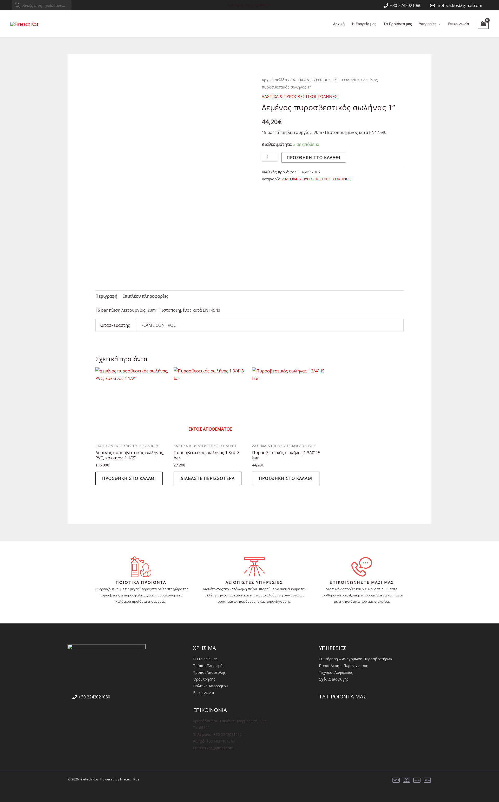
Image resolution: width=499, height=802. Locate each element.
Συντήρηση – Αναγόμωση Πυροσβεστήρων (355, 658)
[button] (438, 23)
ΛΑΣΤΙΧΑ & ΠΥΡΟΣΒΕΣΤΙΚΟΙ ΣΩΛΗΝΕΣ (325, 79)
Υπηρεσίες (427, 23)
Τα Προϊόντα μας (397, 23)
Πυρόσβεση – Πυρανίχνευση (343, 665)
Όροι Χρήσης (204, 679)
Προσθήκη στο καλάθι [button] (129, 478)
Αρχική (339, 23)
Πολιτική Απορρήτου (210, 685)
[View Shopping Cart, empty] (483, 24)
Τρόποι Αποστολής (209, 672)
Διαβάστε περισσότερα (207, 478)
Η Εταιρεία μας (364, 23)
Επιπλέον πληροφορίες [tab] (145, 296)
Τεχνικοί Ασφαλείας (336, 672)
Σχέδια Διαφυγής (333, 679)
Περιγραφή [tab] (106, 296)
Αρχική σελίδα (274, 79)
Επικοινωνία (458, 23)
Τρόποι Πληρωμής (208, 665)
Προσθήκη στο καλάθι (313, 157)
